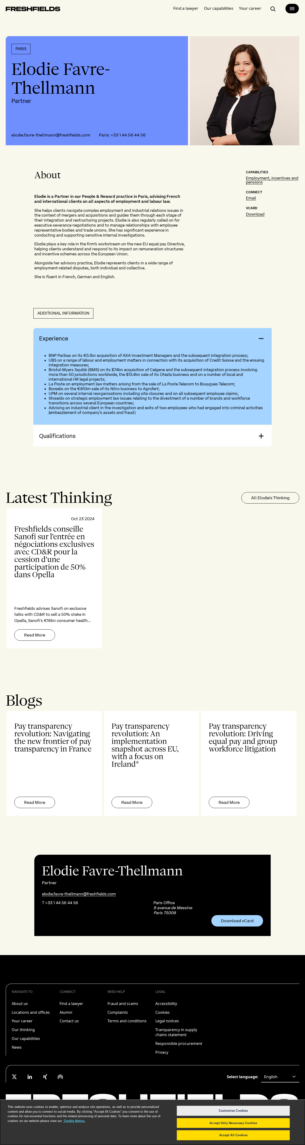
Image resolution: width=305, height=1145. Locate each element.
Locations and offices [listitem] (31, 1012)
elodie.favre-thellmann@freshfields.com (50, 134)
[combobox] (280, 1076)
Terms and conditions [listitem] (127, 1021)
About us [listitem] (20, 1003)
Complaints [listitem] (117, 1012)
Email (251, 198)
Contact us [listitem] (69, 1021)
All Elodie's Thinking (270, 497)
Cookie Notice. (74, 1121)
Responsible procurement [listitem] (178, 1043)
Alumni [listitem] (66, 1012)
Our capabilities (218, 8)
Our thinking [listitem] (23, 1029)
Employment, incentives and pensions (272, 180)
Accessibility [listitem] (166, 1003)
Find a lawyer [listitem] (71, 1003)
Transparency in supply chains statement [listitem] (176, 1032)
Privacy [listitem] (161, 1052)
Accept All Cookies (233, 1135)
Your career (250, 8)
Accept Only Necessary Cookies (233, 1123)
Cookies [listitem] (162, 1012)
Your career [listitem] (22, 1021)
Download (255, 214)
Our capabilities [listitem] (26, 1038)
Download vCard (237, 921)
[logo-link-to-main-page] (33, 10)
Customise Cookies (233, 1110)
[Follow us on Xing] (45, 1077)
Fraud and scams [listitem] (122, 1003)
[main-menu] (292, 8)
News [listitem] (17, 1047)
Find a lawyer (185, 8)
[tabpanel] (152, 578)
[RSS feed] (60, 1077)
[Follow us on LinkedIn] (30, 1077)
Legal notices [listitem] (167, 1021)
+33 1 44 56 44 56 (128, 134)
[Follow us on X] (14, 1077)
